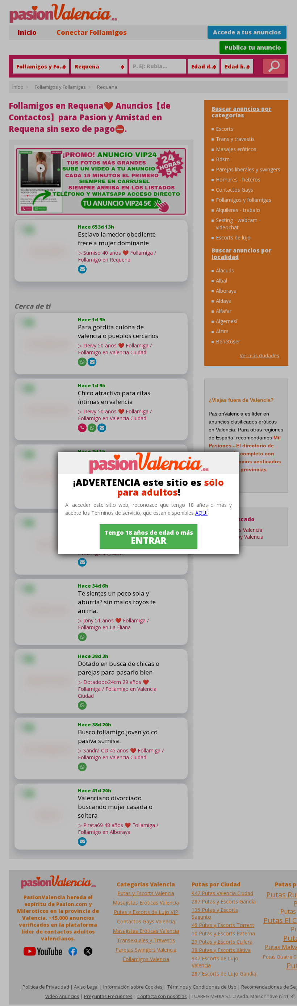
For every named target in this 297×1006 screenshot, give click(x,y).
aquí (201, 512)
